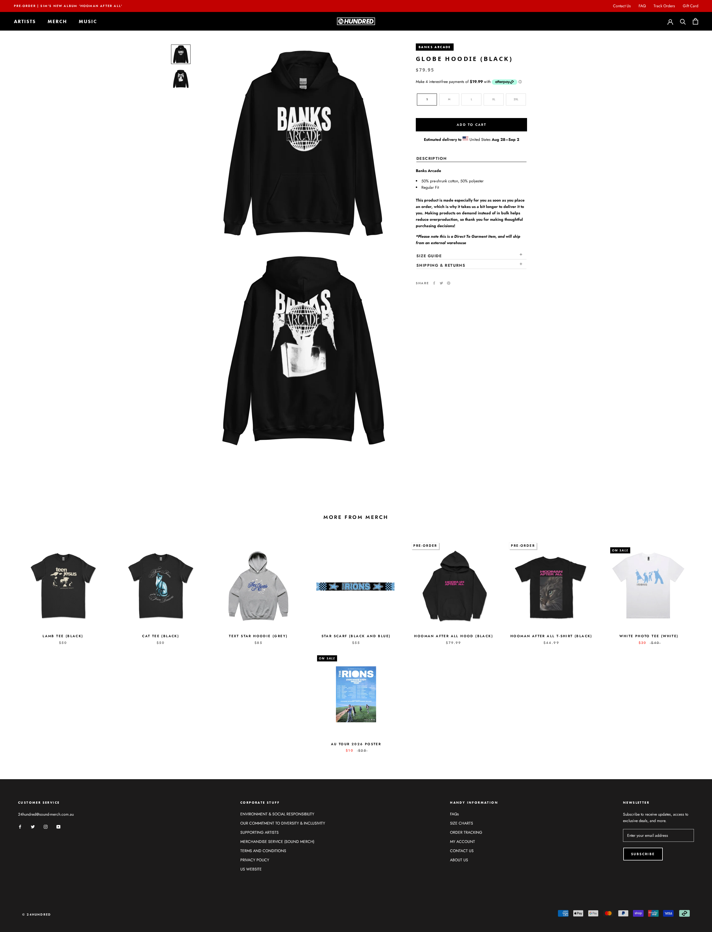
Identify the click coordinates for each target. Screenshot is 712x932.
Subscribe (643, 854)
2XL (516, 99)
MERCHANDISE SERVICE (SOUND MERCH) (277, 841)
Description (431, 158)
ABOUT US (459, 860)
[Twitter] (441, 283)
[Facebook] (434, 283)
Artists (25, 21)
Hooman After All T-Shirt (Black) (551, 636)
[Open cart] (695, 21)
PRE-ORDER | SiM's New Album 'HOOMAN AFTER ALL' (68, 6)
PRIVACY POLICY (254, 860)
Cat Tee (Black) (160, 636)
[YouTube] (58, 826)
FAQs (454, 814)
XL (493, 99)
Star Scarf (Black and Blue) (356, 636)
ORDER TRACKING (466, 832)
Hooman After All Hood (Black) (453, 636)
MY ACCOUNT (462, 841)
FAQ (642, 6)
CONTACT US (462, 850)
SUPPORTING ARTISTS (259, 832)
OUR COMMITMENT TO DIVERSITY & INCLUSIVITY (282, 823)
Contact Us (622, 6)
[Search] (683, 21)
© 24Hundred (36, 914)
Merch (57, 21)
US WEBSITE (251, 869)
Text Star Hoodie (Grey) (258, 636)
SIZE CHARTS (461, 823)
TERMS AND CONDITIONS (263, 850)
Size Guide (429, 256)
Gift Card (690, 6)
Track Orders (664, 6)
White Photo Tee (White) (648, 636)
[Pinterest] (448, 283)
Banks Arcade (435, 47)
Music (88, 21)
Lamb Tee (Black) (63, 636)
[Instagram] (46, 826)
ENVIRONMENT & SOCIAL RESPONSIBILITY (277, 814)
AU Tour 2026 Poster (356, 744)
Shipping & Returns (440, 265)
